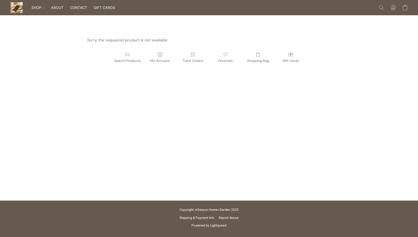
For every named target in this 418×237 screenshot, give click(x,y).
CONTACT (78, 7)
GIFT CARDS (104, 7)
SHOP (36, 7)
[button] (16, 7)
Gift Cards (291, 60)
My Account (160, 60)
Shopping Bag (258, 60)
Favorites (225, 60)
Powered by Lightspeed (209, 225)
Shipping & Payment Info (196, 218)
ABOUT (57, 7)
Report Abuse (229, 218)
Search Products (127, 60)
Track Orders (192, 60)
